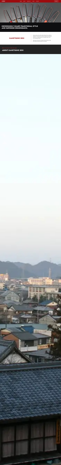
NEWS (33, 1)
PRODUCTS (28, 1)
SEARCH (56, 1)
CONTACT (37, 1)
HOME (21, 1)
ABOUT (24, 1)
